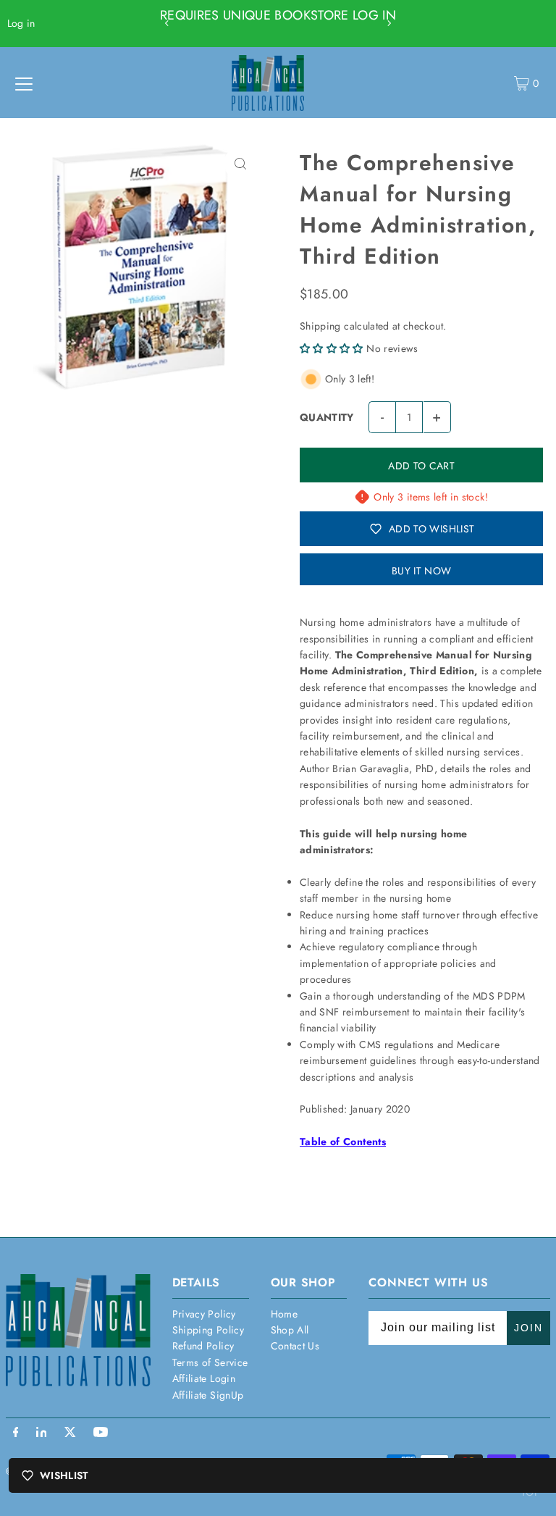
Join (528, 1327)
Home (284, 1314)
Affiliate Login (203, 1378)
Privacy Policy (204, 1314)
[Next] (389, 23)
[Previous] (167, 23)
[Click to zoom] (240, 163)
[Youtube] (100, 1433)
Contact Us (295, 1346)
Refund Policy (203, 1346)
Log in (21, 23)
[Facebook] (16, 1433)
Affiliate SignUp (208, 1395)
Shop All (290, 1330)
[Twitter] (70, 1433)
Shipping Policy (208, 1330)
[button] (331, 348)
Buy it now (422, 571)
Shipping (320, 326)
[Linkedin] (41, 1433)
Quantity (327, 417)
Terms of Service (210, 1362)
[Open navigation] (24, 83)
